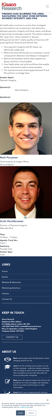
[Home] (13, 6)
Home (5, 271)
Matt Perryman (9, 157)
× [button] (47, 399)
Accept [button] (20, 413)
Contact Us (7, 299)
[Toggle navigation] (47, 6)
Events (5, 277)
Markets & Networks (11, 282)
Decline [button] (31, 413)
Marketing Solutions (11, 288)
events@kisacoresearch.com (30, 326)
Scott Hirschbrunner (11, 221)
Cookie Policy (24, 407)
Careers (5, 293)
